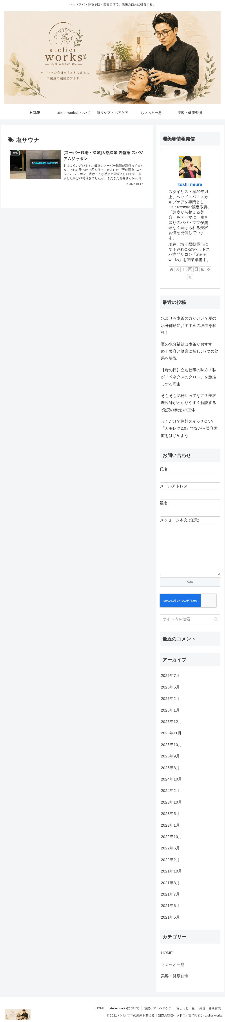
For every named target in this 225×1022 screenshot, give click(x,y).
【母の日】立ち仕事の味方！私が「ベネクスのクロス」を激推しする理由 (188, 377)
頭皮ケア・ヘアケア (158, 1008)
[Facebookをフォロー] (184, 269)
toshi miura (190, 184)
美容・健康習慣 (210, 1008)
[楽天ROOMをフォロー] (202, 269)
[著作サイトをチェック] (171, 269)
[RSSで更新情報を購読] (190, 277)
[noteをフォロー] (196, 269)
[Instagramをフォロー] (190, 269)
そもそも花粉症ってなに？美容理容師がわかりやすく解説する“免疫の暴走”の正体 (188, 402)
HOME (100, 1008)
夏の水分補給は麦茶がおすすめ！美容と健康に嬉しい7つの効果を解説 (189, 351)
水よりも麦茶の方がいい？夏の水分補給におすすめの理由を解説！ (188, 325)
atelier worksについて (124, 1008)
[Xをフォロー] (178, 269)
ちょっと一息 (185, 1008)
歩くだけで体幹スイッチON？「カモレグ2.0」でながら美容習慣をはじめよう (189, 428)
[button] (216, 619)
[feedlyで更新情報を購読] (208, 269)
